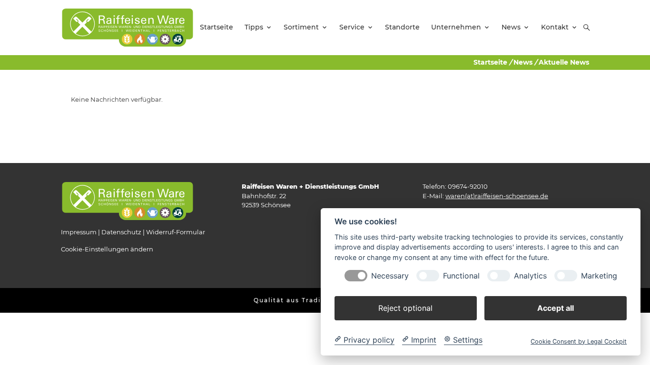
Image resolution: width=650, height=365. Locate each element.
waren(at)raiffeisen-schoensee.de (496, 196)
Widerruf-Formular (175, 232)
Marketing (599, 275)
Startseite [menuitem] (216, 27)
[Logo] (127, 27)
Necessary (390, 275)
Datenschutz (121, 232)
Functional (461, 275)
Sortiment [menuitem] (301, 27)
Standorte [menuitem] (402, 27)
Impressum (79, 232)
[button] (586, 27)
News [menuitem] (511, 27)
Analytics (530, 275)
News (522, 62)
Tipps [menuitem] (254, 27)
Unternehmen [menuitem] (456, 27)
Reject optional (405, 307)
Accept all (555, 307)
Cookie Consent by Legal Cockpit (579, 341)
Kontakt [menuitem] (555, 27)
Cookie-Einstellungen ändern (107, 249)
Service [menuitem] (351, 27)
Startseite (490, 62)
